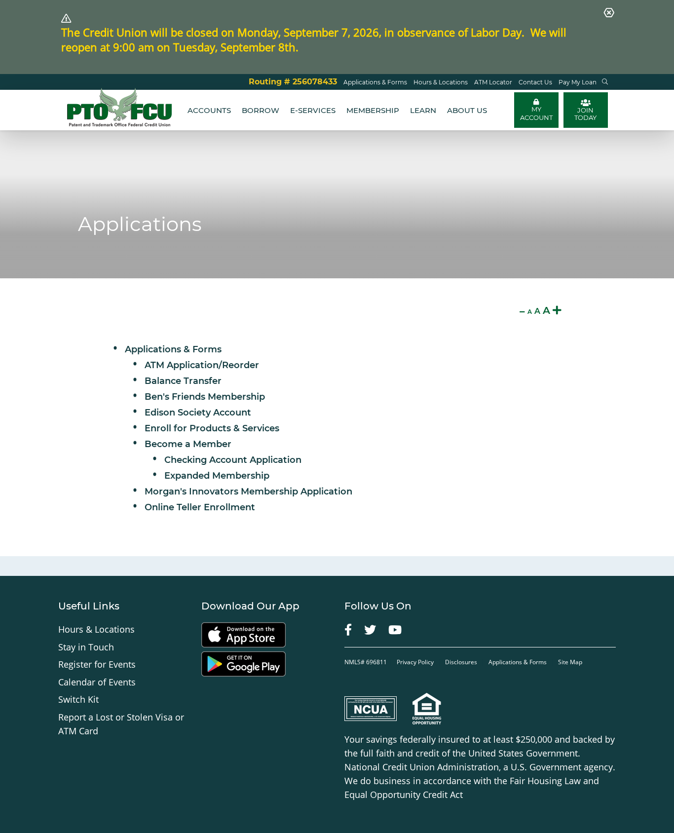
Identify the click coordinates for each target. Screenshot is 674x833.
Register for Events (97, 664)
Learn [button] (423, 110)
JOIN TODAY (585, 113)
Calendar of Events (97, 682)
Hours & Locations (96, 629)
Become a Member (188, 444)
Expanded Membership (216, 475)
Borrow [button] (260, 110)
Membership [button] (372, 110)
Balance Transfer (183, 381)
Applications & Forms (173, 349)
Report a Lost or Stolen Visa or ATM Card (121, 724)
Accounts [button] (209, 110)
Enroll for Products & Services (212, 428)
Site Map (570, 662)
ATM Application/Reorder (202, 365)
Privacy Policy (416, 662)
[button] (604, 82)
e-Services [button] (313, 110)
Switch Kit (78, 699)
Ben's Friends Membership (205, 396)
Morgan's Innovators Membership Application (248, 491)
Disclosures (461, 662)
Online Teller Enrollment (200, 507)
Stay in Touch (86, 647)
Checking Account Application (232, 459)
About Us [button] (467, 110)
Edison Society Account (198, 412)
